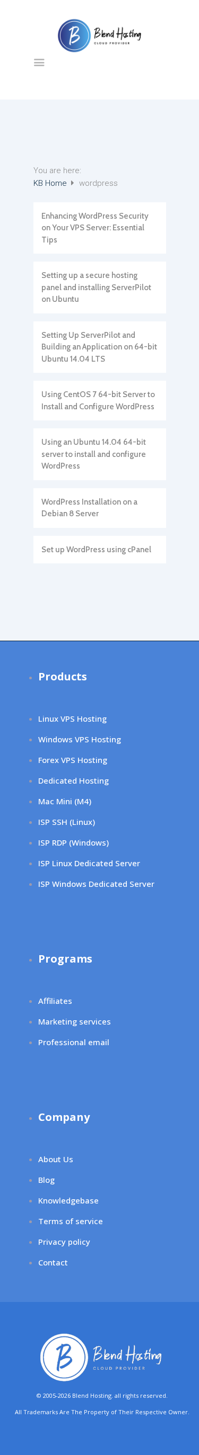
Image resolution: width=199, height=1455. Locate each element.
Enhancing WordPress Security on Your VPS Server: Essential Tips (95, 228)
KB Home (51, 183)
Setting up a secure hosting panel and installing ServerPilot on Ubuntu (96, 287)
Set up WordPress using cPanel (96, 549)
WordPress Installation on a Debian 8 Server (89, 508)
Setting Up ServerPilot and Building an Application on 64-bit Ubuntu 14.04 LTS (99, 347)
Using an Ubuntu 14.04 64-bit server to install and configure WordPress (93, 454)
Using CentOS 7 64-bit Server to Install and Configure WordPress (98, 400)
